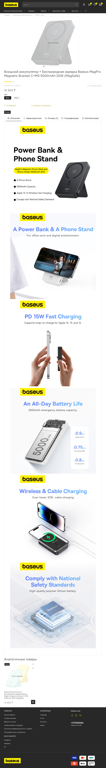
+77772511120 (77, 722)
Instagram (7, 740)
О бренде (43, 715)
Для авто (75, 11)
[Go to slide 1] (43, 66)
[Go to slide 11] (60, 66)
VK (5, 747)
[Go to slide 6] (52, 66)
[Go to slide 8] (55, 66)
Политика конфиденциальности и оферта (18, 729)
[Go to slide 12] (62, 66)
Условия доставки (10, 718)
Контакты (43, 722)
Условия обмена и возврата (13, 725)
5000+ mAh (39, 15)
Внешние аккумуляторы (13, 11)
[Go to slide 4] (48, 66)
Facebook (7, 743)
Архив (42, 725)
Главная (7, 15)
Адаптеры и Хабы (59, 11)
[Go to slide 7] (53, 66)
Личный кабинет (9, 715)
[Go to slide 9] (57, 66)
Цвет (5, 94)
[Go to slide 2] (45, 66)
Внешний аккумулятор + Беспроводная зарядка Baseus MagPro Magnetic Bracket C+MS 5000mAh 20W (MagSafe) (16, 695)
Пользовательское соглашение (14, 732)
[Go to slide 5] (50, 66)
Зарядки (31, 11)
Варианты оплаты (10, 722)
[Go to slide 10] (58, 66)
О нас (42, 718)
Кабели (43, 11)
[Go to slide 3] (47, 66)
